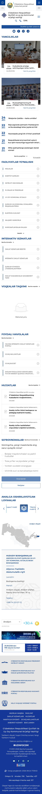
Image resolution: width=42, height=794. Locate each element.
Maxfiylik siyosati (11, 719)
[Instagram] (23, 31)
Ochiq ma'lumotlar (30, 719)
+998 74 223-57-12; (14, 602)
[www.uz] (21, 765)
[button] (39, 2)
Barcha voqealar (33, 286)
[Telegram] (28, 31)
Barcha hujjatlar (33, 385)
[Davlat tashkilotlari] (2, 2)
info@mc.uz (27, 741)
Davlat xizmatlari (15, 716)
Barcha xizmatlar (7, 242)
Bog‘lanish (29, 723)
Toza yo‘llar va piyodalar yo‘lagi (19, 461)
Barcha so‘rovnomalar (31, 440)
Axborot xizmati (15, 723)
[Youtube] (14, 31)
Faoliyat (29, 713)
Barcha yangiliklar (19, 156)
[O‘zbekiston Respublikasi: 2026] (21, 635)
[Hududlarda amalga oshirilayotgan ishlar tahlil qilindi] (21, 54)
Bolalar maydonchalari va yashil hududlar (20, 455)
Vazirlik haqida (16, 713)
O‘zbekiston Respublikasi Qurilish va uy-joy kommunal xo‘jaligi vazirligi (21, 730)
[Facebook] (18, 31)
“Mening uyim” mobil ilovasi (24, 508)
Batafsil (19, 233)
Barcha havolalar (7, 338)
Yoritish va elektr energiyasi (18, 466)
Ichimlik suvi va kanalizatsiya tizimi (21, 471)
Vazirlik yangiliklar (29, 71)
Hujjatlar (30, 716)
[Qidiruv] (16, 20)
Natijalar (21, 485)
